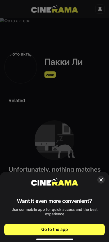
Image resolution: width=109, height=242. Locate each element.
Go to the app (54, 229)
